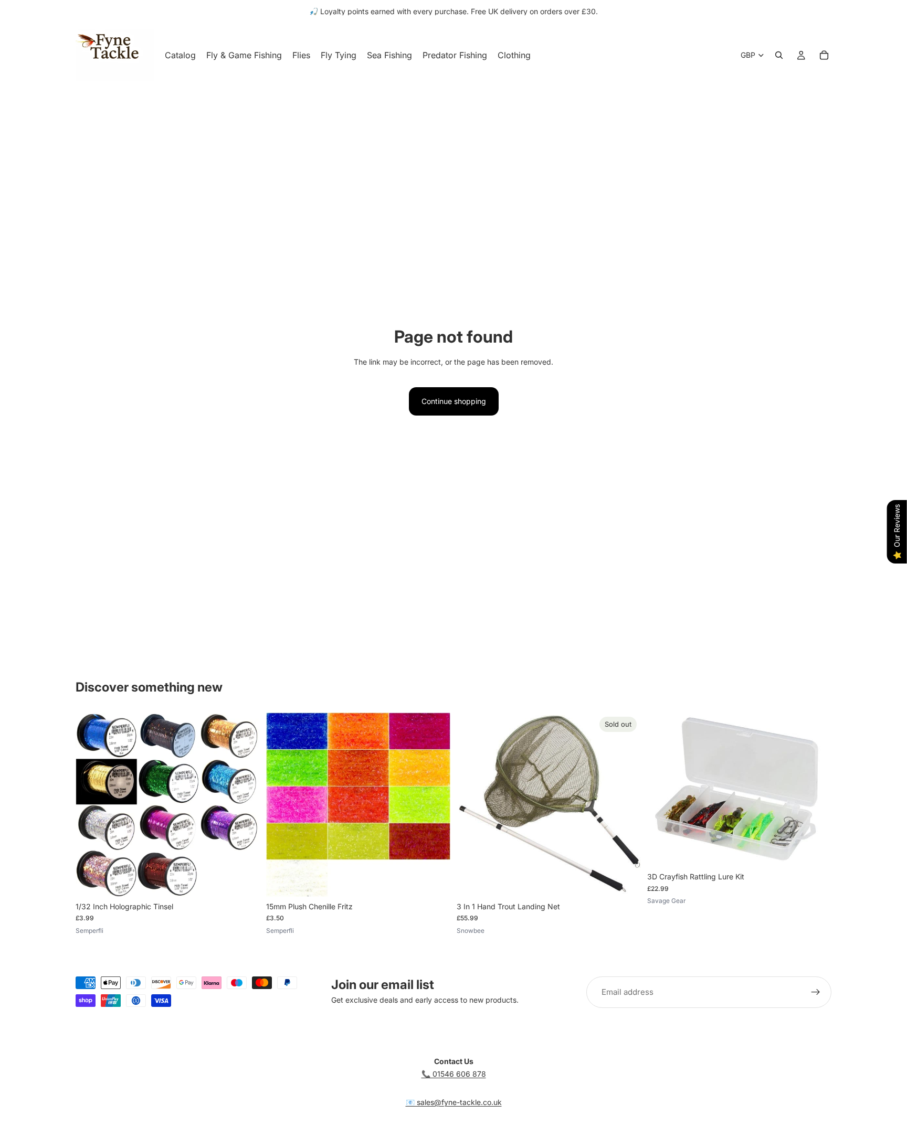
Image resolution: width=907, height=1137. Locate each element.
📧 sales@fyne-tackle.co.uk (454, 1102)
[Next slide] (244, 804)
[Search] (778, 55)
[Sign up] (816, 992)
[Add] (815, 850)
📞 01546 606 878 (453, 1073)
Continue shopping (453, 401)
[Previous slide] (91, 804)
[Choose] (243, 880)
